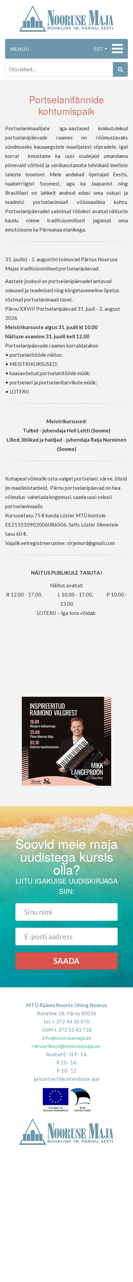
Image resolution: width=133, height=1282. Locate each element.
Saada (66, 961)
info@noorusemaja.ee (66, 1038)
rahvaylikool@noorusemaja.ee (66, 1046)
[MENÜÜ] (116, 48)
